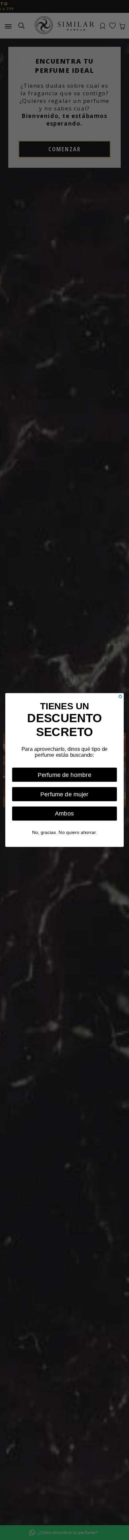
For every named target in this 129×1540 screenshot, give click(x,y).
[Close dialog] (120, 696)
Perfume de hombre (64, 774)
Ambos (64, 813)
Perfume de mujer (64, 793)
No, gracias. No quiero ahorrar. (64, 832)
